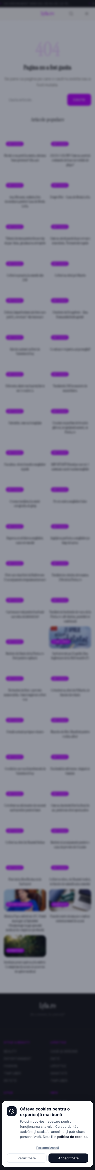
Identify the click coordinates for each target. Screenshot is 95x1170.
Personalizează (47, 1148)
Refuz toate (27, 1158)
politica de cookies (72, 1137)
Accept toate (68, 1158)
